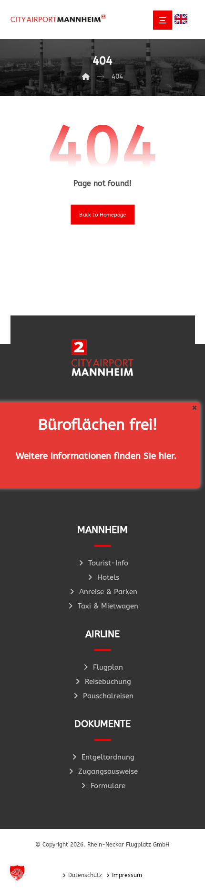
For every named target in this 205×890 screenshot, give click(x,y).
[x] (194, 408)
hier (166, 456)
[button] (17, 873)
